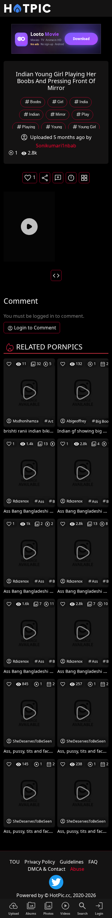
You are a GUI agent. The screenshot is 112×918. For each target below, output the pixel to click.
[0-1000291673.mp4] (29, 227)
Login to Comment (35, 327)
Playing (28, 127)
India (83, 102)
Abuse (77, 869)
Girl (60, 102)
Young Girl (87, 127)
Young (56, 127)
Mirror (60, 114)
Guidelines (72, 862)
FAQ (93, 862)
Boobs (35, 102)
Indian (34, 114)
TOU (15, 862)
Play (85, 114)
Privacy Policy (39, 862)
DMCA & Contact (46, 869)
